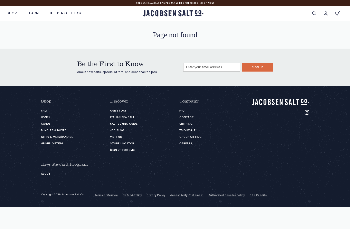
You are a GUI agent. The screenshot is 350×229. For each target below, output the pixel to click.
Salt (44, 110)
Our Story (118, 110)
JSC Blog (117, 130)
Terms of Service (106, 195)
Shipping (186, 123)
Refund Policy (132, 195)
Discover (119, 101)
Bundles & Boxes (54, 130)
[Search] (314, 13)
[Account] (326, 13)
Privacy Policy (156, 195)
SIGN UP (257, 67)
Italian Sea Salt (122, 117)
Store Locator (122, 143)
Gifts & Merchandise (57, 137)
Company (189, 101)
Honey (45, 117)
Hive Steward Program (64, 164)
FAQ (182, 110)
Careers (185, 143)
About (46, 173)
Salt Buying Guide (124, 123)
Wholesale (187, 130)
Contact (186, 117)
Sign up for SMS (122, 150)
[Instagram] (307, 112)
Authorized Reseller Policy (226, 195)
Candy (46, 123)
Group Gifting (52, 143)
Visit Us (116, 137)
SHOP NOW (207, 3)
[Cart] (337, 13)
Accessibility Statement (187, 195)
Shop (46, 101)
